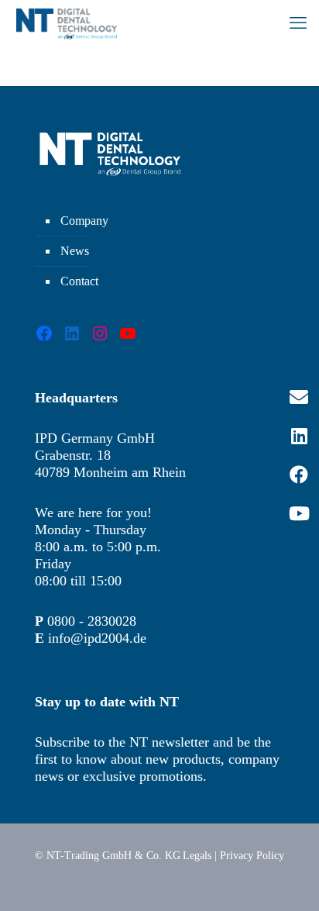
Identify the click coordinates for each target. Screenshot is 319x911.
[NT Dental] (67, 23)
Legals (197, 855)
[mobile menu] (298, 23)
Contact (79, 281)
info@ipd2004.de (97, 638)
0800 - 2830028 (91, 621)
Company (84, 220)
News (74, 250)
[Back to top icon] (287, 879)
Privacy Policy (252, 855)
